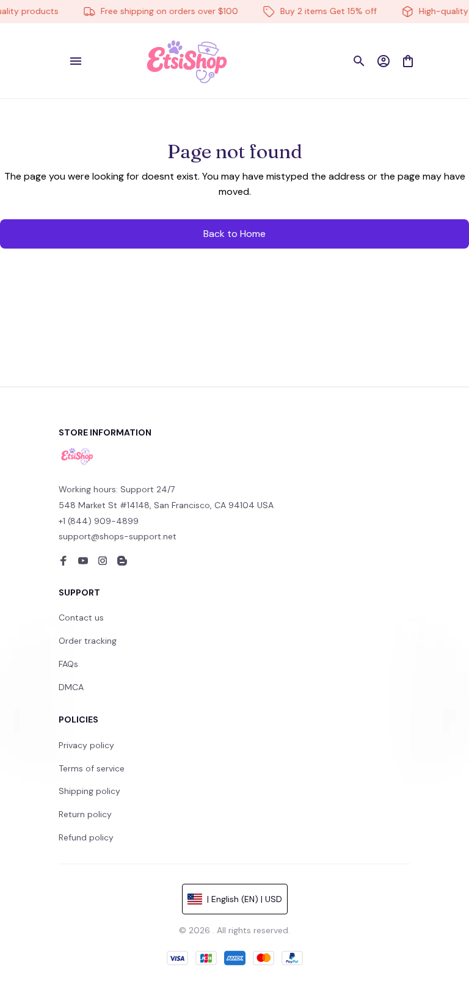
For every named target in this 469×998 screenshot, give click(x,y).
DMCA (71, 687)
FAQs (68, 663)
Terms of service (92, 768)
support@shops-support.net (117, 536)
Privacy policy (86, 745)
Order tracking (88, 640)
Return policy (85, 814)
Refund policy (86, 837)
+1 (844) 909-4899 (99, 520)
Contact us (81, 617)
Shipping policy (89, 790)
